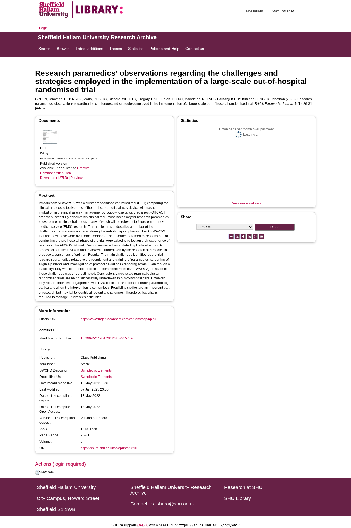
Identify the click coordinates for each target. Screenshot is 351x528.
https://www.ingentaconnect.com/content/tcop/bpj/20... (120, 319)
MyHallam (254, 11)
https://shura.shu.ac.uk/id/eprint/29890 (109, 448)
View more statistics (246, 203)
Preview (76, 178)
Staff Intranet (282, 11)
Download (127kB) (54, 178)
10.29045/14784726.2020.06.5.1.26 (107, 338)
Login (43, 28)
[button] (37, 472)
